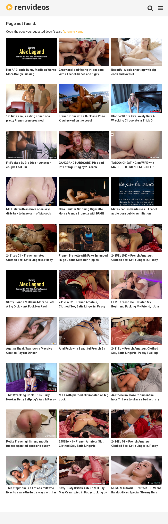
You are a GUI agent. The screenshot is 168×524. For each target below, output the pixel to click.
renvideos (30, 7)
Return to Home (73, 31)
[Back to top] (154, 511)
